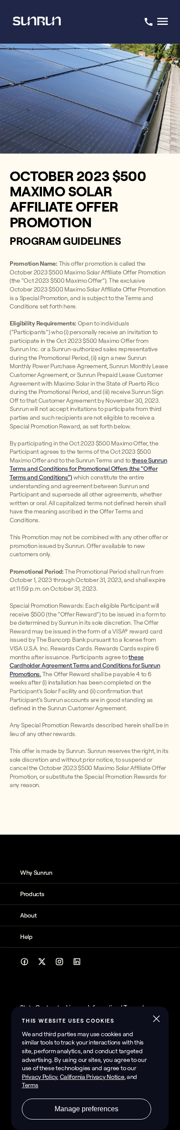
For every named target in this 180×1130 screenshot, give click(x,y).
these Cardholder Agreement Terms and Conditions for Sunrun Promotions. (85, 665)
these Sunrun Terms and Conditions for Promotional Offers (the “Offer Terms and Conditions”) (88, 468)
